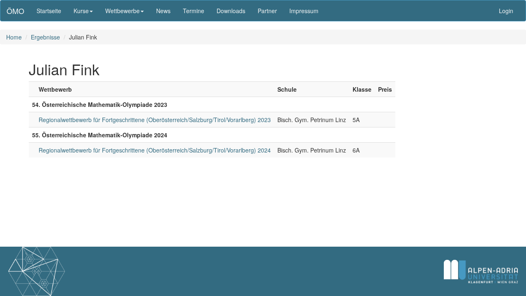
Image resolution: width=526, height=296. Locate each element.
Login (506, 11)
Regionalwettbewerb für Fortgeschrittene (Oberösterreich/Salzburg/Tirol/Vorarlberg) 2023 (155, 120)
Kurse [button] (81, 11)
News (163, 11)
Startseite (49, 11)
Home (14, 37)
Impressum (303, 11)
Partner (267, 11)
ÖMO (15, 10)
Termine (193, 11)
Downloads (231, 11)
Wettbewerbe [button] (122, 11)
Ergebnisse (45, 37)
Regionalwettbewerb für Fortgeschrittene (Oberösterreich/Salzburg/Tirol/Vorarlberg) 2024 (155, 150)
